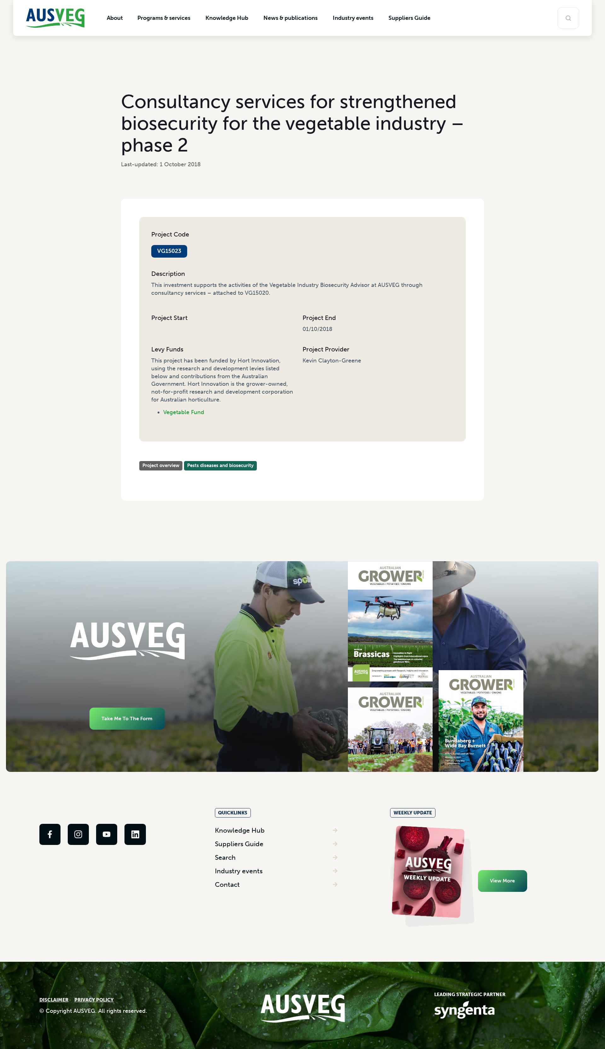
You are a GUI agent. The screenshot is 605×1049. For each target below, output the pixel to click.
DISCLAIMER (53, 1000)
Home (146, 457)
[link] (49, 834)
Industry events (238, 871)
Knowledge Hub (240, 830)
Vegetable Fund (183, 412)
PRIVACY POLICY (94, 1000)
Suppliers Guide (239, 844)
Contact (227, 884)
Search (225, 857)
